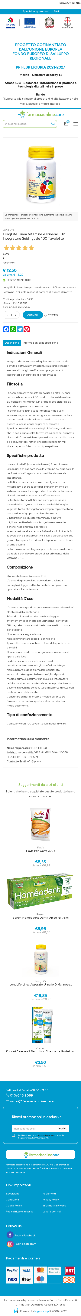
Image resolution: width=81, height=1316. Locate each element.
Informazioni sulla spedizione (40, 342)
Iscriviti (62, 1128)
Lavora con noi (52, 1211)
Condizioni (12, 1199)
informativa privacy (46, 1135)
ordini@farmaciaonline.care (31, 1101)
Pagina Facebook (25, 1235)
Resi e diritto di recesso (20, 1211)
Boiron (40, 914)
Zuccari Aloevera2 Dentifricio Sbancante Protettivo (41, 1051)
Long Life (8, 229)
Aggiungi (32, 314)
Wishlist (53, 314)
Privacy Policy (51, 1199)
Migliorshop (41, 1311)
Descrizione (12, 342)
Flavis (40, 847)
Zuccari (40, 1048)
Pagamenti (49, 1193)
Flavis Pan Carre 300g (40, 851)
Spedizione (12, 1193)
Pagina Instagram (25, 1243)
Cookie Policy (14, 1205)
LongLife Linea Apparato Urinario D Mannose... (40, 984)
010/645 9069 (21, 1095)
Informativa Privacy (54, 1205)
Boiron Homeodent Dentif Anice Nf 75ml (41, 917)
